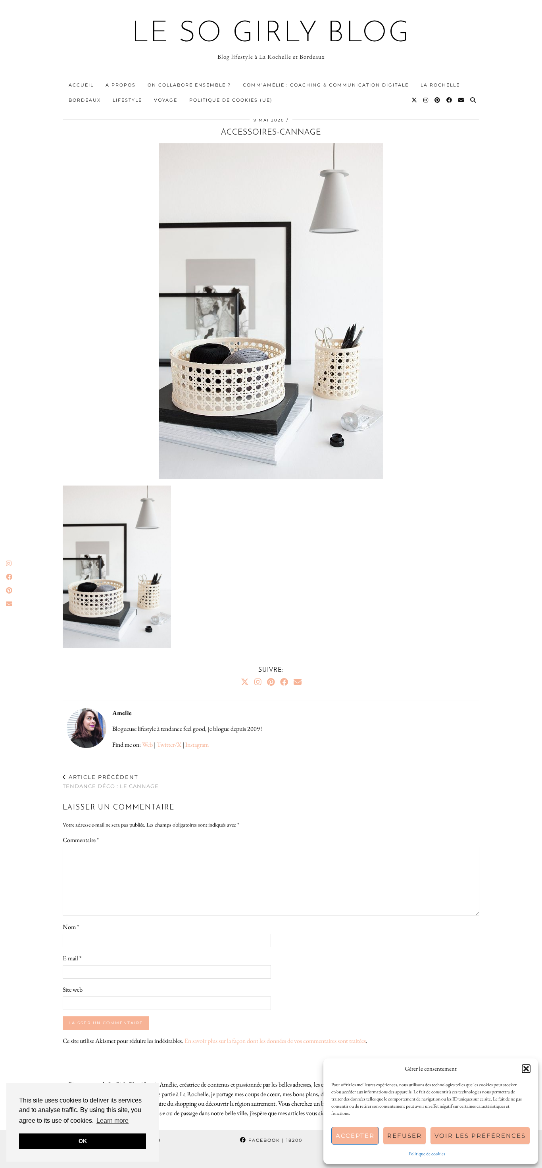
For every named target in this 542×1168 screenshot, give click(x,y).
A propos (121, 85)
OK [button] (83, 1141)
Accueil (81, 85)
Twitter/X (169, 744)
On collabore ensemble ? (189, 85)
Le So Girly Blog (271, 34)
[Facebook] (449, 100)
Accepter (355, 1135)
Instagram (197, 744)
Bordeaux (85, 100)
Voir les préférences (480, 1135)
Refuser (404, 1135)
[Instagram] (426, 100)
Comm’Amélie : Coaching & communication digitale (326, 85)
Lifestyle (127, 100)
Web (147, 744)
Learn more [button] (112, 1120)
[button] (526, 1069)
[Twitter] (414, 100)
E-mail (72, 958)
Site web (73, 989)
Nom (71, 927)
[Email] (461, 100)
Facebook (274, 1140)
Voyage (165, 100)
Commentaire (81, 840)
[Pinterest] (437, 100)
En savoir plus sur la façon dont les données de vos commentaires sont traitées (275, 1041)
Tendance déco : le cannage (111, 781)
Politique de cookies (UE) (231, 100)
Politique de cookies (427, 1154)
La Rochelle (440, 85)
